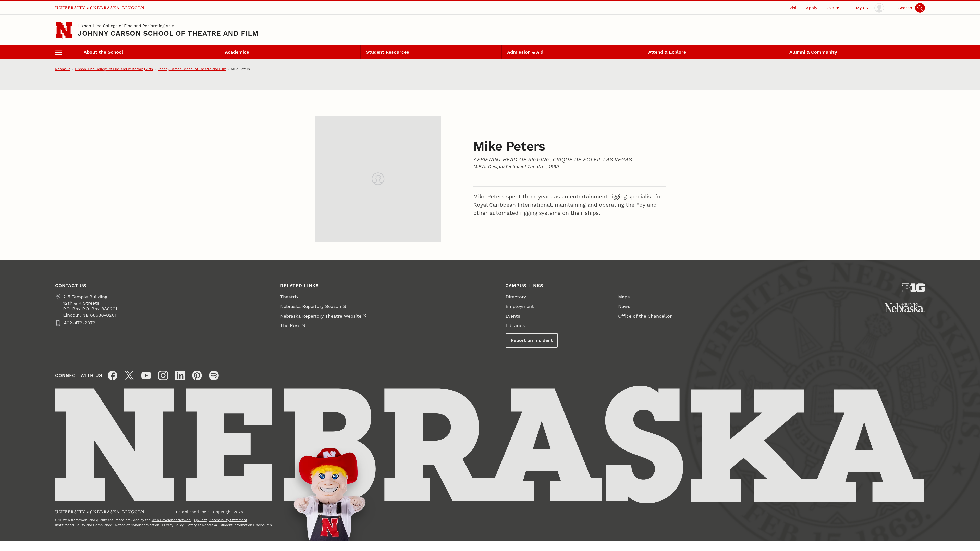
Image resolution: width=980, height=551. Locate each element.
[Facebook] (112, 375)
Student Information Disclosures (246, 525)
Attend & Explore (667, 52)
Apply (811, 7)
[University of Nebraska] (904, 308)
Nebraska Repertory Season (310, 306)
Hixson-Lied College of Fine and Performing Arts (126, 25)
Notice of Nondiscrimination (137, 525)
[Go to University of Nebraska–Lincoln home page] (63, 30)
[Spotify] (214, 375)
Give (829, 7)
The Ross (290, 325)
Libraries (515, 325)
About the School (103, 52)
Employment (520, 306)
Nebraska (62, 69)
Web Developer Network (171, 520)
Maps (624, 296)
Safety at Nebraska (202, 525)
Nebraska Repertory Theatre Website (320, 316)
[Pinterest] (197, 375)
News (624, 306)
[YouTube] (146, 375)
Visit (793, 7)
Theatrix (289, 296)
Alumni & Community (813, 52)
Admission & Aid (525, 52)
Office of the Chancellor (645, 316)
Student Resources (387, 52)
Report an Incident (532, 340)
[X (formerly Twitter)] (129, 375)
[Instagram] (163, 375)
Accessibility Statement (228, 520)
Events (513, 316)
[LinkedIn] (180, 375)
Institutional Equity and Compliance (83, 525)
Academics (237, 52)
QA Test (200, 520)
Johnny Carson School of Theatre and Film (168, 33)
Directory (516, 296)
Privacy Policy (173, 525)
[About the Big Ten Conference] (913, 288)
